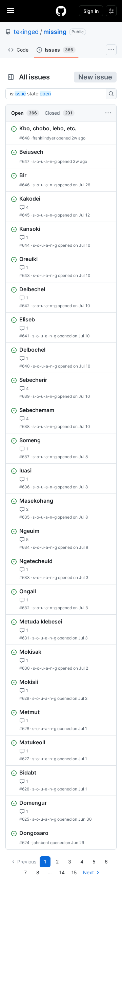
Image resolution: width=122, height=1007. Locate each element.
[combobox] (57, 94)
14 (62, 872)
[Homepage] (61, 10)
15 (74, 872)
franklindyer (44, 138)
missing (54, 31)
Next (88, 872)
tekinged (26, 31)
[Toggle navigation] (10, 10)
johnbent (41, 842)
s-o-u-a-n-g (45, 161)
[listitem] (61, 133)
